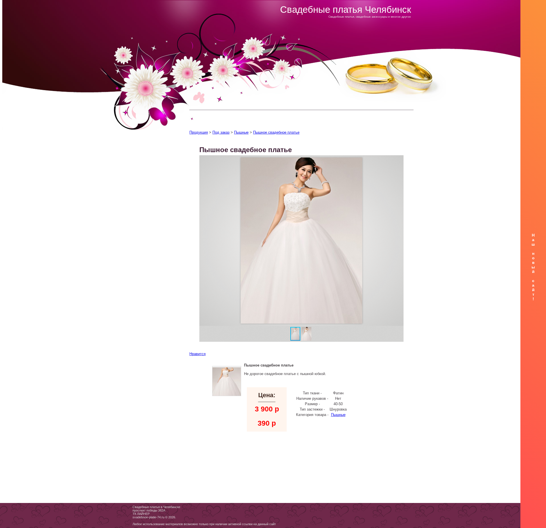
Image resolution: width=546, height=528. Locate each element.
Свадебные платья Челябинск (345, 9)
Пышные (241, 132)
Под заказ (220, 132)
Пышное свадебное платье (276, 132)
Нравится (197, 354)
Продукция (198, 132)
